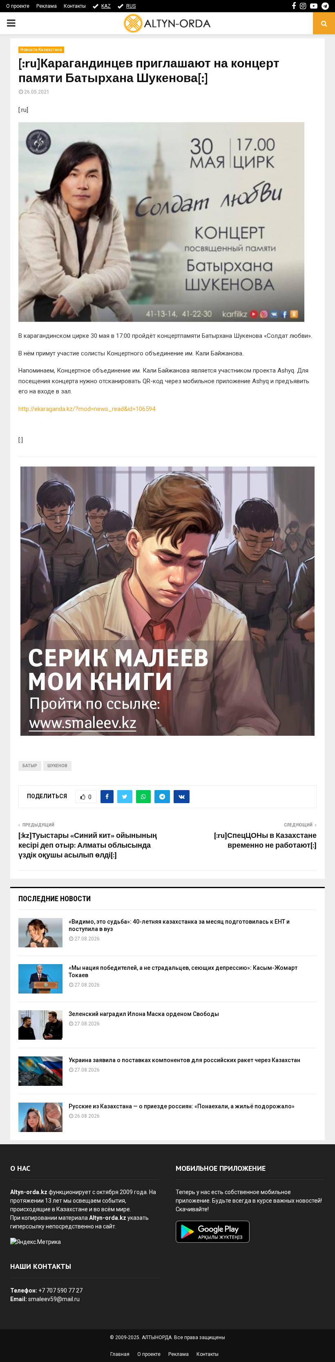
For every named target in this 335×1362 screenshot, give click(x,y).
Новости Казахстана (41, 49)
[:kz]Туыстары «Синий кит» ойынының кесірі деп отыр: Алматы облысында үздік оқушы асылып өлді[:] (87, 846)
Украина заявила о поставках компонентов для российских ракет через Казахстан (184, 1060)
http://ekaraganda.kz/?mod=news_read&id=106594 (86, 409)
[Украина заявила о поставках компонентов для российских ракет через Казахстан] (40, 1071)
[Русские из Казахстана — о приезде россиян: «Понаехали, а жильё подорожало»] (40, 1117)
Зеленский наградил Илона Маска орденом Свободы (144, 1014)
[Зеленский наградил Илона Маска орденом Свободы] (40, 1025)
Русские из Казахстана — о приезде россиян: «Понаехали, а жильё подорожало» (182, 1106)
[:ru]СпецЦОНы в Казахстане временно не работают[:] (265, 841)
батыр (29, 766)
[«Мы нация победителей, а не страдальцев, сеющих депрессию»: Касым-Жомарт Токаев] (40, 979)
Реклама (46, 6)
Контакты (75, 6)
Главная (120, 1354)
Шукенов (57, 766)
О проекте (17, 6)
